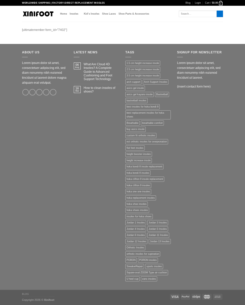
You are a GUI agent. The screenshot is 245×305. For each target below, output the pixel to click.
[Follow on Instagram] (32, 92)
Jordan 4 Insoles (136, 228)
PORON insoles (148, 260)
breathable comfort (152, 123)
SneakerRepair (135, 266)
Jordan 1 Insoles (136, 222)
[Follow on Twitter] (39, 92)
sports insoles (154, 266)
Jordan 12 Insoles (136, 241)
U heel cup (132, 278)
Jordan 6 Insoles (136, 235)
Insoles (74, 13)
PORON (131, 260)
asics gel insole (135, 88)
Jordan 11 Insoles (158, 235)
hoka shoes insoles (137, 210)
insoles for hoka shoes (139, 216)
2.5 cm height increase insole (143, 69)
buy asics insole (136, 129)
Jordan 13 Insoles (160, 241)
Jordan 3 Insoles (158, 222)
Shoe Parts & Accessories (133, 13)
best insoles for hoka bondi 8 (142, 106)
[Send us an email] (46, 92)
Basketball (162, 94)
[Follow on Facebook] (25, 92)
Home (63, 13)
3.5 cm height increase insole (143, 75)
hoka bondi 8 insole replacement (144, 166)
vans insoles (149, 278)
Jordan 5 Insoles (158, 228)
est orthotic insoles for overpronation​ (147, 141)
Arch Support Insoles (155, 81)
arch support (133, 81)
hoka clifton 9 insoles (138, 185)
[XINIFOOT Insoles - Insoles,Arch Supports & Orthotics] (38, 13)
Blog (187, 2)
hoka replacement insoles (141, 197)
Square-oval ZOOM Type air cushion (147, 272)
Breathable (132, 123)
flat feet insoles (135, 147)
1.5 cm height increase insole (143, 63)
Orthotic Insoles (135, 247)
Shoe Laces (109, 13)
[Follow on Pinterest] (53, 92)
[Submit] (220, 14)
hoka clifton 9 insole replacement (145, 179)
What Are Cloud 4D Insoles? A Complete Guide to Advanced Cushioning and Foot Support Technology (98, 72)
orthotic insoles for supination (143, 253)
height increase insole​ (139, 160)
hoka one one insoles (138, 191)
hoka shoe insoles (137, 204)
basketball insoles (136, 100)
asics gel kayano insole (140, 94)
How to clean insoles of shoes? (99, 89)
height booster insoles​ (139, 154)
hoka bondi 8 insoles (138, 172)
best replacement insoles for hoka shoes (145, 114)
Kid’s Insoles (91, 13)
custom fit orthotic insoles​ (141, 135)
